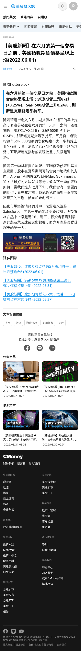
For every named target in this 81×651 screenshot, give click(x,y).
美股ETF (8, 606)
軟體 (6, 487)
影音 (6, 504)
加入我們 (34, 463)
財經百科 (8, 560)
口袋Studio (49, 549)
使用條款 (20, 644)
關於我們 (8, 463)
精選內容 (26, 17)
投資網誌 (8, 544)
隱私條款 (8, 644)
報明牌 (46, 527)
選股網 (46, 515)
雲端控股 (47, 521)
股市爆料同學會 (12, 527)
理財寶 (7, 481)
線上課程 (8, 498)
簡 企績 (7, 69)
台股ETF (8, 600)
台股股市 (8, 589)
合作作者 (8, 509)
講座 (6, 493)
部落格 (21, 463)
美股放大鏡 (10, 566)
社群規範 (48, 644)
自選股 (42, 17)
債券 (6, 611)
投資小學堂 (10, 555)
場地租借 (47, 583)
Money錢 (9, 549)
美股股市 (8, 594)
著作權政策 (34, 644)
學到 (45, 544)
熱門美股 (9, 17)
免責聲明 (61, 644)
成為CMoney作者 (53, 578)
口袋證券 (8, 572)
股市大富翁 (49, 510)
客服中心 (47, 567)
